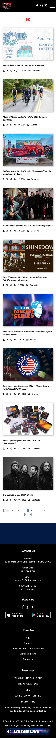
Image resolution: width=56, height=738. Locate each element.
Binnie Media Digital (42, 725)
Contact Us (28, 659)
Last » (28, 514)
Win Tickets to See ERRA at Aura (18, 495)
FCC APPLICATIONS (28, 684)
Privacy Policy (28, 701)
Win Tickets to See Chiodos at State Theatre (23, 65)
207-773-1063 (28, 589)
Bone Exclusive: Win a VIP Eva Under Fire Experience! (28, 225)
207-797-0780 (28, 571)
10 (43, 510)
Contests (36, 71)
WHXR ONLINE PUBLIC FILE (28, 678)
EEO (28, 690)
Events (34, 125)
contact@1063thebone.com (28, 580)
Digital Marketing (28, 653)
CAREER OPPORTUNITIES (28, 695)
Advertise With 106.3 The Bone (28, 648)
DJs (28, 638)
